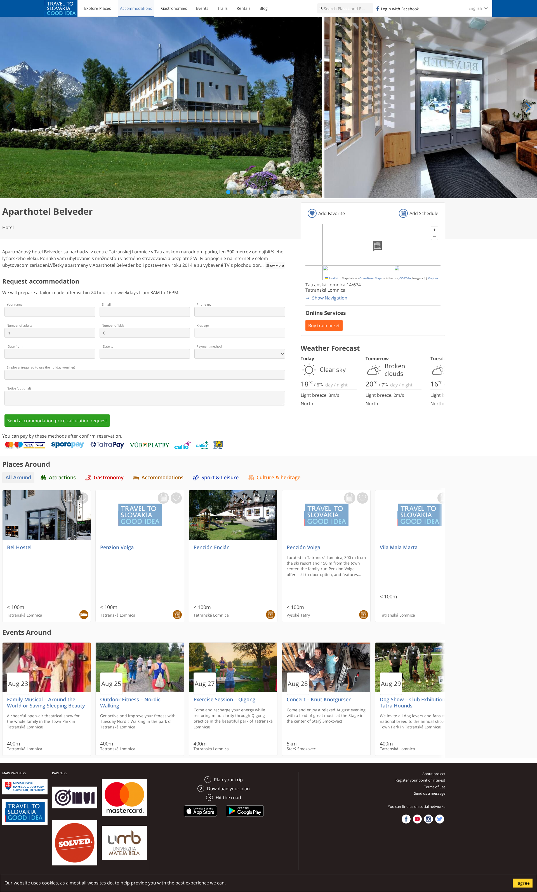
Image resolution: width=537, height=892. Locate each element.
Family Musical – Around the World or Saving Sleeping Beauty (46, 702)
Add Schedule (423, 213)
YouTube (417, 819)
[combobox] (345, 8)
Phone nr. (204, 304)
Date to (108, 346)
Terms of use (434, 786)
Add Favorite (331, 213)
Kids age (203, 325)
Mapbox (433, 278)
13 (309, 192)
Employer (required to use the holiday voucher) (41, 367)
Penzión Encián (212, 547)
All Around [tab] (18, 477)
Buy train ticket (324, 325)
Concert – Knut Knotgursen (319, 699)
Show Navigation (329, 298)
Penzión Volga (303, 547)
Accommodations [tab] (162, 477)
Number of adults (19, 325)
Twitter (439, 819)
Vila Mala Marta (399, 547)
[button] (434, 229)
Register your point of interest (420, 780)
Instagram (428, 819)
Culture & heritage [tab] (278, 477)
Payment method (209, 346)
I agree (522, 883)
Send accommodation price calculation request (57, 420)
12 (302, 192)
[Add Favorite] (82, 498)
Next (528, 107)
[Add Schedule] (70, 498)
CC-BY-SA (405, 278)
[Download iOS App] (200, 817)
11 (295, 192)
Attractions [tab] (62, 477)
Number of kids (113, 325)
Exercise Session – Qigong (224, 699)
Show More (275, 265)
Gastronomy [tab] (109, 477)
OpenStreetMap (370, 278)
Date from (15, 346)
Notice (19, 388)
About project (433, 773)
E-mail (106, 304)
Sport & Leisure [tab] (220, 477)
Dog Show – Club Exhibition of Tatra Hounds (416, 702)
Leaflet (333, 278)
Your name (14, 304)
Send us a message (429, 793)
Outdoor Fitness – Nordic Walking (130, 702)
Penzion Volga (117, 547)
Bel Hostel (19, 547)
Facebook (406, 819)
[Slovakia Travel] (61, 8)
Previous (9, 107)
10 (289, 192)
